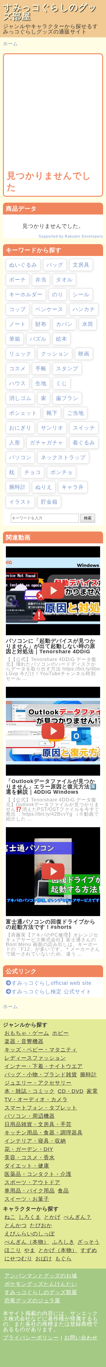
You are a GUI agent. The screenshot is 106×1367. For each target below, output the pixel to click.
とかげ (52, 1217)
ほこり (12, 1250)
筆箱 (14, 339)
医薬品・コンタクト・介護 (38, 1174)
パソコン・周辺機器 (29, 1116)
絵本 (61, 339)
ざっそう (88, 1242)
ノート (17, 324)
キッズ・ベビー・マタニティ (40, 1050)
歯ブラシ (67, 398)
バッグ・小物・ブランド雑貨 (40, 1075)
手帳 (41, 369)
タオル (64, 280)
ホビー (60, 1033)
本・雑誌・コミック (29, 1091)
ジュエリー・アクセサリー (38, 1083)
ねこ (10, 1217)
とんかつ (15, 1225)
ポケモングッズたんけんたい (40, 1284)
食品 (63, 1191)
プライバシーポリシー (31, 1338)
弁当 (41, 280)
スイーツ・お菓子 (26, 1199)
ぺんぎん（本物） (26, 1242)
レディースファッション (35, 1058)
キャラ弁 (73, 487)
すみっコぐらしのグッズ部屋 (50, 11)
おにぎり (20, 428)
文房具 (81, 265)
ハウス (17, 383)
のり (57, 294)
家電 (92, 1091)
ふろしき (63, 1242)
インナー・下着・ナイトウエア (43, 1066)
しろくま (30, 1217)
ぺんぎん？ (78, 1217)
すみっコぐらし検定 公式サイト (51, 992)
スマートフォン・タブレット (40, 1108)
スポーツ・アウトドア (32, 1182)
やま (29, 1250)
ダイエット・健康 (26, 1166)
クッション (55, 354)
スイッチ (84, 428)
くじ (61, 383)
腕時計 (17, 487)
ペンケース (49, 309)
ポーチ (17, 280)
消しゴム (20, 398)
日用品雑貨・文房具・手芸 (38, 1124)
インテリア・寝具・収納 (35, 1141)
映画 (84, 354)
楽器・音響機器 (24, 1041)
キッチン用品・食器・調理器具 (43, 1133)
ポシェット (23, 413)
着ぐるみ (84, 443)
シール (81, 294)
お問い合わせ (81, 1338)
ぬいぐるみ (23, 265)
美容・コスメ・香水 (29, 1157)
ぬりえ (43, 487)
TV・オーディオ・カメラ (36, 1099)
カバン (64, 324)
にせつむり (18, 1259)
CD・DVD (71, 1091)
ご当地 (75, 413)
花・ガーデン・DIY (28, 1149)
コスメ (17, 369)
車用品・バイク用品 (29, 1191)
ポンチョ (61, 472)
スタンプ (67, 369)
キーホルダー (26, 294)
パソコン (20, 457)
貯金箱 (49, 502)
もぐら (63, 1259)
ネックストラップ (63, 457)
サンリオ (52, 428)
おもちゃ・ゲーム (26, 1033)
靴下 (52, 413)
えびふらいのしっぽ (29, 1234)
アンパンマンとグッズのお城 (40, 1276)
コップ (17, 309)
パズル (38, 339)
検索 (88, 518)
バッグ (55, 265)
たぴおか (41, 1225)
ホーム (10, 43)
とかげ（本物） (57, 1250)
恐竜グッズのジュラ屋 (32, 1301)
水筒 (87, 324)
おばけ (43, 1259)
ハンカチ (84, 309)
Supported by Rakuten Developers (71, 236)
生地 (41, 383)
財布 (41, 324)
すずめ (88, 1250)
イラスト (20, 502)
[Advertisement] (53, 113)
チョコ (32, 472)
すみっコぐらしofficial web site (51, 983)
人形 (14, 443)
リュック (20, 354)
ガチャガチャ (46, 443)
